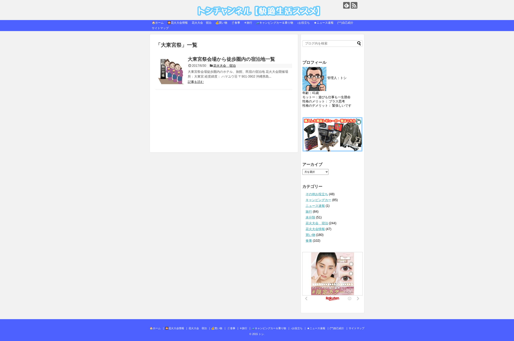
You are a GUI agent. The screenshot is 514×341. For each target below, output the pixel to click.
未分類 (310, 217)
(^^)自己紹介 (345, 22)
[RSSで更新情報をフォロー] (354, 5)
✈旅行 (248, 22)
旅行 (309, 211)
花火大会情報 (315, 229)
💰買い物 (221, 22)
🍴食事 (235, 22)
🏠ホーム (158, 22)
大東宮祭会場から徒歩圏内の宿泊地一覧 (231, 59)
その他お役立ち (317, 194)
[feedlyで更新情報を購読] (346, 5)
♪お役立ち (303, 22)
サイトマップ (160, 28)
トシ (162, 6)
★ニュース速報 (323, 22)
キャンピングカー (318, 200)
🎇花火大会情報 (177, 22)
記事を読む (196, 82)
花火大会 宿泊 (201, 22)
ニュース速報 (315, 205)
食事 (309, 240)
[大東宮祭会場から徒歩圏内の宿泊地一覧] (171, 72)
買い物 (310, 235)
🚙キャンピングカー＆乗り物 (274, 22)
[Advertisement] (224, 123)
